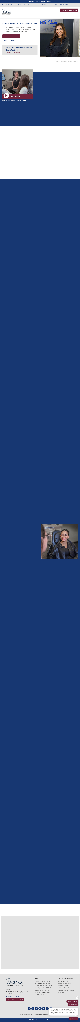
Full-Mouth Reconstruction (65, 988)
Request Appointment (72, 1001)
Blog (16, 5)
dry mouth (71, 111)
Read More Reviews (10, 907)
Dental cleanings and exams (10, 148)
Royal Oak (63, 61)
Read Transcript (15, 97)
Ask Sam (73, 1019)
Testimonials (41, 12)
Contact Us (9, 5)
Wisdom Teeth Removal (64, 983)
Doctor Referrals (24, 5)
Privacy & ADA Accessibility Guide (41, 1014)
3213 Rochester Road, (56, 5)
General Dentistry (63, 981)
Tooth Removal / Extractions (66, 990)
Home (57, 61)
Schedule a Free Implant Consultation (40, 1)
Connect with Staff (73, 1004)
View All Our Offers (13, 52)
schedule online (58, 170)
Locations (25, 12)
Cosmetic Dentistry (63, 986)
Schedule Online (69, 14)
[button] (29, 1008)
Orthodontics (61, 992)
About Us (18, 12)
